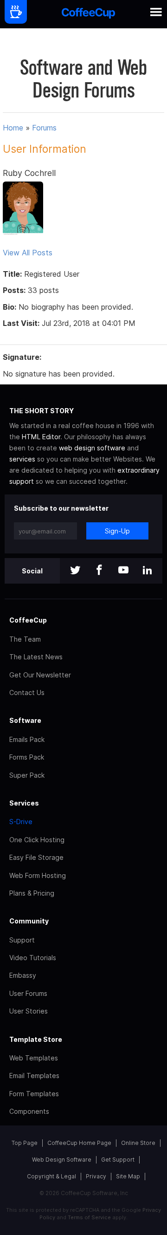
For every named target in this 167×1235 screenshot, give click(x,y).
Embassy (22, 975)
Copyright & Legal (51, 1176)
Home (13, 127)
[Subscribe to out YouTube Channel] (123, 570)
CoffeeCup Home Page (79, 1142)
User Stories (28, 1011)
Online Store (138, 1142)
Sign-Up (117, 531)
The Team (25, 639)
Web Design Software (61, 1159)
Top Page (25, 1142)
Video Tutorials (32, 958)
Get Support (118, 1159)
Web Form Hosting (37, 875)
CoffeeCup (28, 620)
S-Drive (20, 822)
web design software (92, 448)
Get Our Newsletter (40, 675)
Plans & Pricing (31, 893)
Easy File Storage (36, 857)
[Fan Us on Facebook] (99, 570)
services (22, 459)
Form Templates (34, 1094)
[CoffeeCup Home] (88, 14)
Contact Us (27, 692)
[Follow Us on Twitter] (75, 570)
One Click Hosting (36, 840)
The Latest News (36, 657)
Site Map (128, 1176)
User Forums (28, 993)
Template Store (35, 1039)
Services (24, 803)
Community (29, 921)
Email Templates (34, 1075)
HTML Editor (41, 437)
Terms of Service (89, 1217)
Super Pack (27, 775)
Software (25, 720)
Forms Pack (26, 757)
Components (29, 1111)
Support (22, 940)
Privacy (96, 1176)
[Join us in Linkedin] (147, 570)
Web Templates (33, 1058)
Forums (44, 127)
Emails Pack (27, 739)
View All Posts (27, 252)
